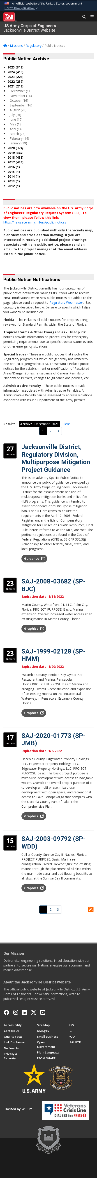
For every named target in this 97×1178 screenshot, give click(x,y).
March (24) (17, 134)
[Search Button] (82, 17)
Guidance (32, 558)
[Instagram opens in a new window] (15, 1012)
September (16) (21, 105)
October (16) (19, 100)
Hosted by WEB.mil (19, 1109)
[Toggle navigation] (90, 17)
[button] (22, 8)
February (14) (19, 138)
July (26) (15, 115)
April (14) (16, 129)
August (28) (18, 110)
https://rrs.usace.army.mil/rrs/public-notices (34, 222)
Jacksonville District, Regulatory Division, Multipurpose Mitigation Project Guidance (55, 458)
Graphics (31, 628)
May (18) (16, 124)
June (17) (16, 119)
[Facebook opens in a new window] (6, 1012)
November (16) (21, 96)
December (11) (21, 91)
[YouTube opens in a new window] (42, 1012)
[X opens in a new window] (33, 1012)
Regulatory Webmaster (66, 302)
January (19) (18, 143)
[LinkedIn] (24, 1012)
